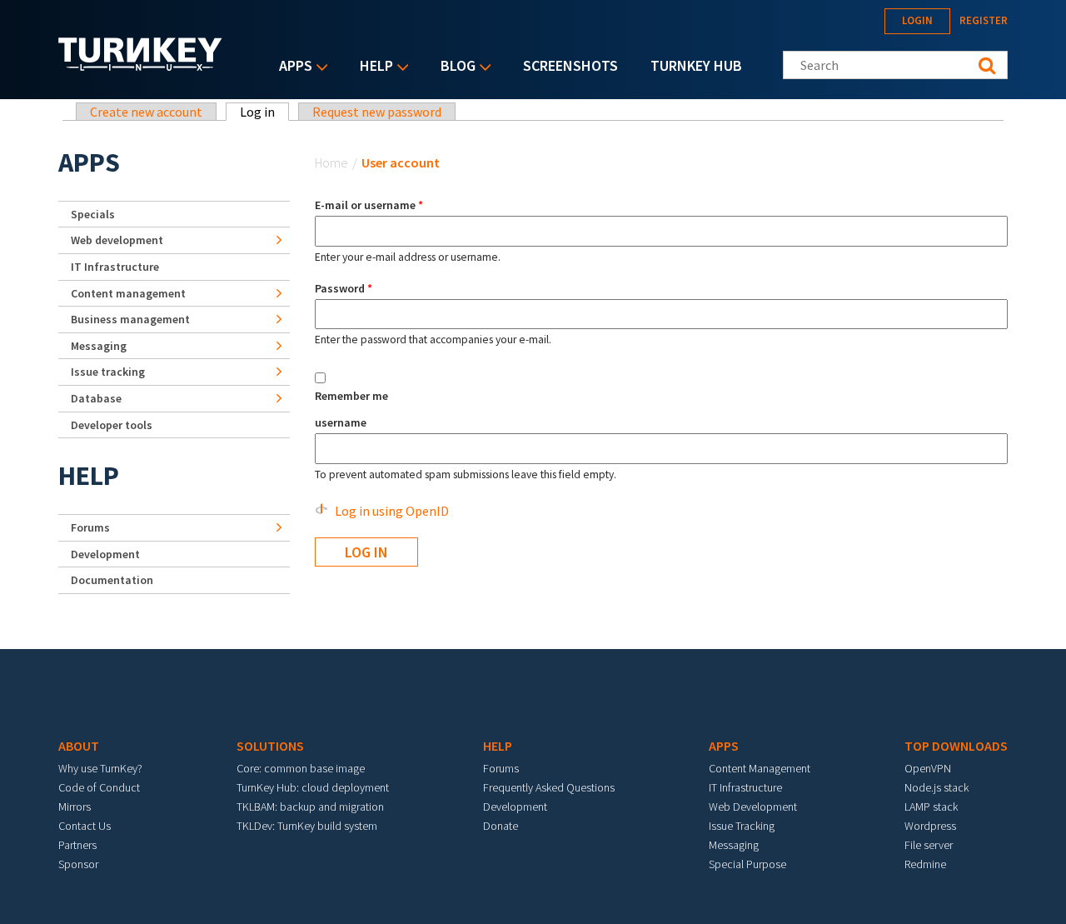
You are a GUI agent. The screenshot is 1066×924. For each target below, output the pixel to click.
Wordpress (930, 825)
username (340, 422)
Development (105, 554)
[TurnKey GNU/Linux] (140, 65)
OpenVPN (927, 768)
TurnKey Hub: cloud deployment (313, 787)
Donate (500, 825)
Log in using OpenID (392, 510)
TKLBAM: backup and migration (310, 806)
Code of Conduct (99, 787)
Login (917, 20)
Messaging (99, 345)
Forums (90, 527)
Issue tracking (108, 371)
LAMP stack (931, 806)
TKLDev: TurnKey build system (307, 825)
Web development (117, 239)
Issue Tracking (742, 825)
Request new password (376, 111)
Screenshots (570, 65)
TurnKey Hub (696, 65)
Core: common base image (301, 768)
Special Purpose (747, 864)
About (78, 745)
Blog (454, 67)
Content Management (759, 768)
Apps (291, 67)
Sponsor (78, 864)
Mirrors (74, 806)
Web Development (753, 806)
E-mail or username (369, 205)
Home (331, 162)
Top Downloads (956, 745)
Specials (93, 214)
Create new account (146, 111)
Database (96, 398)
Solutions (270, 745)
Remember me (351, 395)
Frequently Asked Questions (549, 787)
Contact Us (84, 825)
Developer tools (111, 424)
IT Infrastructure (115, 266)
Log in (264, 111)
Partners (77, 844)
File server (928, 844)
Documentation (112, 579)
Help (372, 67)
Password (343, 288)
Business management (130, 319)
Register (983, 20)
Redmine (925, 864)
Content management (128, 293)
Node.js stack (936, 787)
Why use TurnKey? (100, 768)
